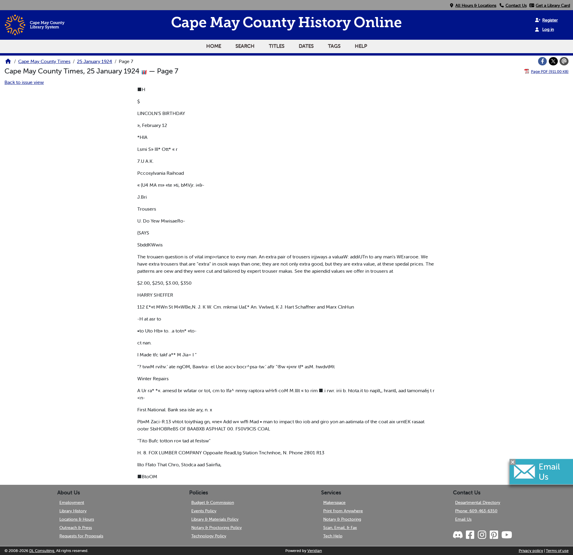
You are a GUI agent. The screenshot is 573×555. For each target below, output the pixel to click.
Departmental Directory (477, 502)
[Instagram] (482, 535)
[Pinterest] (494, 535)
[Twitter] (553, 61)
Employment (71, 502)
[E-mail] (564, 61)
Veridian (314, 550)
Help (361, 46)
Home (213, 46)
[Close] (513, 462)
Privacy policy (531, 550)
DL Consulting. (42, 550)
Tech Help (332, 536)
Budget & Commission (212, 502)
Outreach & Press (75, 527)
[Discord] (458, 535)
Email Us (463, 519)
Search (245, 46)
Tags (334, 46)
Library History (73, 510)
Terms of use (557, 550)
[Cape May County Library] (8, 63)
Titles (276, 46)
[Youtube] (506, 535)
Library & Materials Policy (214, 519)
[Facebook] (542, 61)
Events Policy (203, 510)
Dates (306, 46)
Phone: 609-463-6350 (476, 510)
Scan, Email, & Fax (340, 527)
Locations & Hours (76, 519)
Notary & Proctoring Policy (216, 527)
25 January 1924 (94, 61)
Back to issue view (24, 82)
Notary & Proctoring (342, 519)
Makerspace (334, 502)
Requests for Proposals (81, 536)
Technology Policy (208, 536)
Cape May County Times (44, 61)
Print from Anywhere (343, 510)
